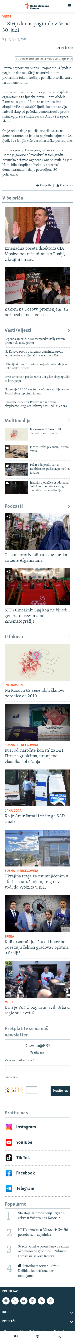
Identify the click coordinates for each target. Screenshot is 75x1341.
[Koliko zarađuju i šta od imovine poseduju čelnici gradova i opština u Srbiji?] (37, 913)
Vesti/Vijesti (18, 330)
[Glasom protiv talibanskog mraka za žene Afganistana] (37, 531)
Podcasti (14, 506)
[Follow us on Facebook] (6, 1301)
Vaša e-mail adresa (19, 1060)
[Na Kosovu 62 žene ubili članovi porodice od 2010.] (16, 434)
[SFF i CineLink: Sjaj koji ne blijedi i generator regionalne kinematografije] (37, 586)
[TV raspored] (50, 1301)
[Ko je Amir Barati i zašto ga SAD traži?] (37, 787)
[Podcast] (37, 1336)
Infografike (14, 685)
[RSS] (41, 1301)
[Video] (16, 1336)
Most (9, 1002)
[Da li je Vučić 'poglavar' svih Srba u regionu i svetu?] (37, 979)
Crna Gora (13, 811)
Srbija (9, 936)
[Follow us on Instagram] (32, 1301)
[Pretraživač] (59, 1336)
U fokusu (14, 637)
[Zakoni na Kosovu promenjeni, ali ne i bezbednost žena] (37, 285)
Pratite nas (60, 1091)
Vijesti (7, 16)
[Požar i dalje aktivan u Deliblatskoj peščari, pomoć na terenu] (16, 469)
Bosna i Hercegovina (21, 745)
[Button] (65, 48)
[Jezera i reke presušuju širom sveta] (16, 451)
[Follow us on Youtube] (24, 1301)
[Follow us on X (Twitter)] (14, 1301)
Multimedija (18, 421)
